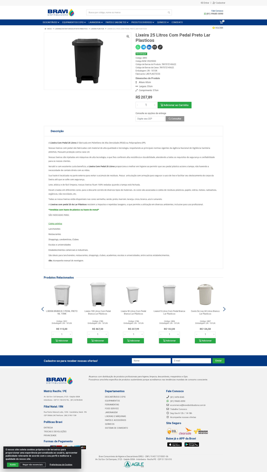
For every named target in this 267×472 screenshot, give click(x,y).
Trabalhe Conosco (178, 409)
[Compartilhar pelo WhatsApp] (138, 47)
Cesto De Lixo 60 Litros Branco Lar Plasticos (205, 312)
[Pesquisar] (169, 12)
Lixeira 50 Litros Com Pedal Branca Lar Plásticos (133, 312)
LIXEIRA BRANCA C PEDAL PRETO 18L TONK (61, 312)
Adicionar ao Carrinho (176, 105)
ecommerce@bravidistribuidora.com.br (188, 405)
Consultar (176, 118)
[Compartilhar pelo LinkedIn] (149, 47)
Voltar (219, 28)
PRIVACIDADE (50, 435)
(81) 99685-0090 (214, 14)
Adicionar (63, 340)
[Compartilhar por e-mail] (154, 47)
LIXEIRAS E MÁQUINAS (115, 416)
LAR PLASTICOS (153, 74)
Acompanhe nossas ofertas (183, 417)
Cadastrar (220, 3)
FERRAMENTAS (112, 404)
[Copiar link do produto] (160, 47)
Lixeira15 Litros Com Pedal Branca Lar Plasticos (169, 312)
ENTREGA (48, 427)
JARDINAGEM (111, 412)
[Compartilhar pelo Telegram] (143, 47)
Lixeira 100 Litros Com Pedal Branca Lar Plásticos (98, 312)
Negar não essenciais (33, 465)
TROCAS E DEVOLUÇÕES (55, 431)
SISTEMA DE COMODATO (116, 428)
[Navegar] (42, 309)
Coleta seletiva (55, 223)
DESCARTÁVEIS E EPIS (115, 397)
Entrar (206, 3)
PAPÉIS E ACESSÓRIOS (115, 420)
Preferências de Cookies (61, 465)
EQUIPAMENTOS (112, 400)
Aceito (13, 465)
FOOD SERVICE (112, 408)
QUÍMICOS (109, 424)
